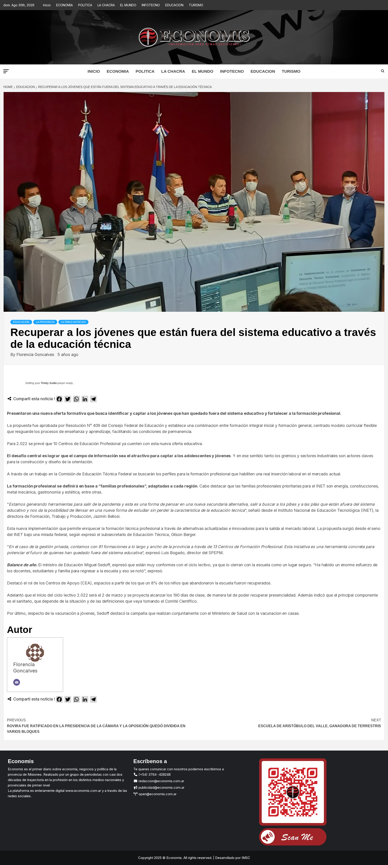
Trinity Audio (49, 383)
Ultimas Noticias (73, 322)
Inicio (47, 5)
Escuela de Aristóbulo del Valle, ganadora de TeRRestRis (319, 723)
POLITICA (85, 5)
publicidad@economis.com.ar (161, 787)
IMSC (245, 858)
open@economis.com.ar (157, 794)
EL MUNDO (128, 5)
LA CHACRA (106, 5)
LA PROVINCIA (45, 322)
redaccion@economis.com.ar (161, 781)
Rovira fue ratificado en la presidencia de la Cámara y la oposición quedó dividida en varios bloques (96, 725)
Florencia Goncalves (35, 354)
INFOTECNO (151, 5)
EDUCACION (174, 5)
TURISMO (196, 5)
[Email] (16, 682)
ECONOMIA (64, 5)
